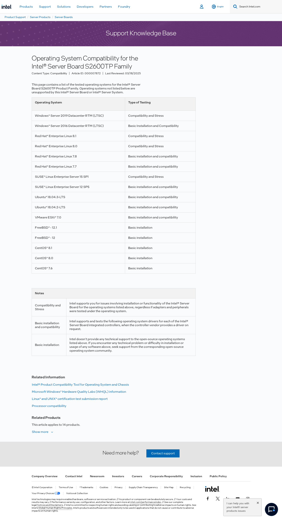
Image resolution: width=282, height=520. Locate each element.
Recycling (185, 487)
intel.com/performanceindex (145, 502)
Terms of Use (66, 487)
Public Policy (218, 476)
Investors (118, 476)
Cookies (104, 487)
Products (26, 7)
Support (45, 7)
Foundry (124, 7)
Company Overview (45, 476)
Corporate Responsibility (166, 476)
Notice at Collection (77, 493)
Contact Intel (73, 476)
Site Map (168, 487)
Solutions (64, 7)
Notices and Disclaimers (50, 505)
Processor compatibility (49, 406)
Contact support (163, 453)
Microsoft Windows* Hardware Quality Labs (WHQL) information (79, 392)
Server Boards (64, 17)
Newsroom (97, 476)
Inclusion (196, 476)
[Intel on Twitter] (217, 498)
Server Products (40, 17)
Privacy (118, 487)
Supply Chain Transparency (143, 487)
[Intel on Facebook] (207, 498)
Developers (85, 7)
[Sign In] (202, 6)
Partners (106, 7)
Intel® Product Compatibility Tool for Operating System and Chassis (80, 385)
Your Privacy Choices (43, 493)
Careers (137, 476)
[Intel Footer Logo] (212, 489)
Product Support (15, 17)
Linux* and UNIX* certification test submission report (70, 399)
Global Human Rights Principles (55, 507)
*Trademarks (86, 487)
